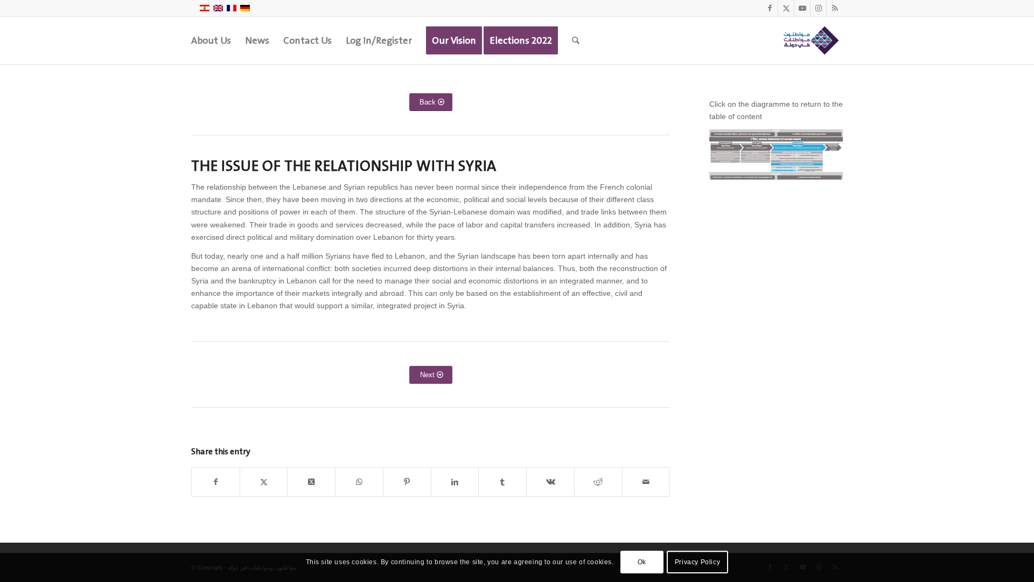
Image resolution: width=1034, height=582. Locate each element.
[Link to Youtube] (802, 8)
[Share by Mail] (646, 482)
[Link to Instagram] (818, 8)
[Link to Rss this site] (835, 8)
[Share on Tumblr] (502, 482)
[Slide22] (776, 154)
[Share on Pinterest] (407, 482)
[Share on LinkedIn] (455, 482)
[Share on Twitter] (264, 482)
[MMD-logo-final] (809, 40)
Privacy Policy (697, 562)
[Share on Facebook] (216, 482)
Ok (642, 562)
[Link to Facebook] (770, 8)
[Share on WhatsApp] (359, 482)
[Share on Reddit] (598, 482)
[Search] (575, 40)
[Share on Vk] (550, 482)
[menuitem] (211, 40)
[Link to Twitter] (786, 8)
